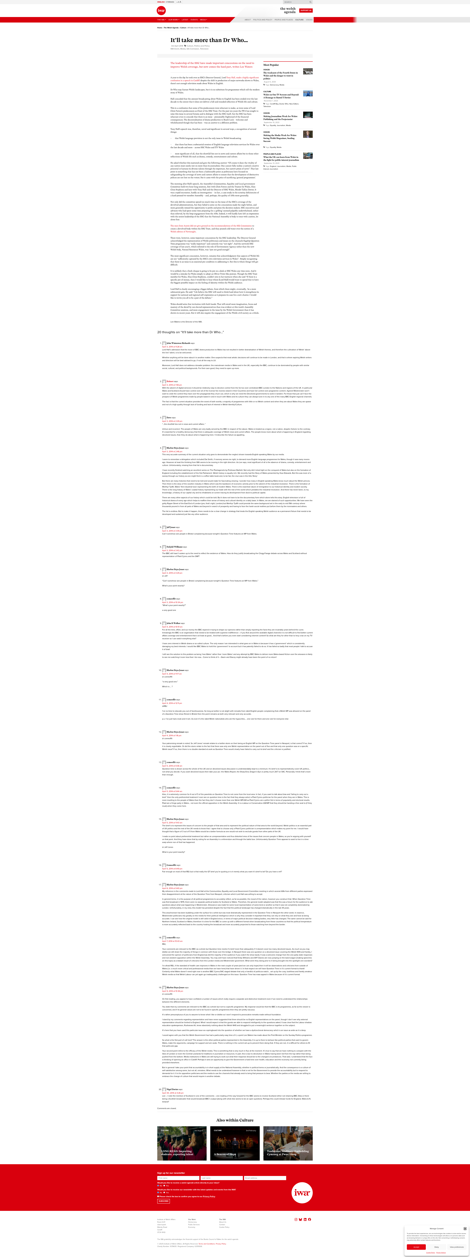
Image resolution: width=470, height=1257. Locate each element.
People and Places (284, 20)
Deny (437, 1247)
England (273, 166)
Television (204, 49)
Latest (185, 20)
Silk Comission (193, 49)
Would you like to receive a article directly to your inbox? (188, 1183)
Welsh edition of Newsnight (183, 231)
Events (194, 20)
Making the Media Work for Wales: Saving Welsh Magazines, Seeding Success (280, 138)
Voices (309, 20)
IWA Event (174, 49)
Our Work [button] (173, 20)
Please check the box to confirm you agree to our (187, 1196)
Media (183, 49)
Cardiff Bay (274, 104)
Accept (416, 1247)
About (248, 20)
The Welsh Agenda (171, 28)
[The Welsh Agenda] (288, 10)
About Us (222, 1222)
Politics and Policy (262, 20)
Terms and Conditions (207, 1244)
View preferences (457, 1247)
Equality (273, 125)
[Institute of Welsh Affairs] (161, 10)
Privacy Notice (441, 1252)
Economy (191, 1227)
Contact (222, 1225)
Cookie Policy (430, 1252)
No (160, 1186)
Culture (299, 20)
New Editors (294, 104)
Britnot (170, 381)
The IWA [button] (160, 20)
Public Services (194, 1225)
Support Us (306, 10)
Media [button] (203, 20)
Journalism (281, 125)
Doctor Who (283, 104)
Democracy (274, 85)
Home (159, 28)
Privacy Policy (209, 1196)
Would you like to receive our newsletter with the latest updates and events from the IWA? (196, 1189)
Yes (167, 1186)
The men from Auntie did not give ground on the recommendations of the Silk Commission (211, 226)
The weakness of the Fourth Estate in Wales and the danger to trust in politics (280, 76)
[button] (465, 1228)
